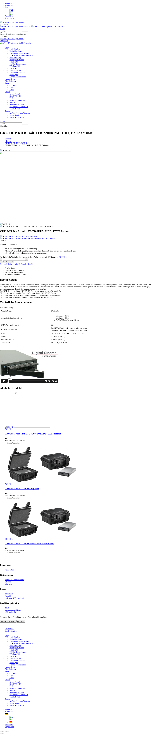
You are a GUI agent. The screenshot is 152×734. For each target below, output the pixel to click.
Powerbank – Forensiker (19, 107)
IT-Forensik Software (13, 70)
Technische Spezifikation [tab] (14, 272)
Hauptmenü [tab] (9, 629)
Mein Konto (9, 3)
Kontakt (8, 596)
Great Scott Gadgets (17, 100)
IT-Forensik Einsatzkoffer (19, 53)
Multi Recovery (15, 58)
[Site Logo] (12, 24)
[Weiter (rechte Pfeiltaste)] (3, 733)
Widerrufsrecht (10, 612)
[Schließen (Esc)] (8, 731)
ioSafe (12, 90)
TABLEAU (14, 62)
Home (7, 47)
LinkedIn (17, 264)
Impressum (9, 594)
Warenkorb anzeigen (8, 621)
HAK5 (12, 102)
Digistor (13, 87)
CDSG (12, 85)
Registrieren (9, 18)
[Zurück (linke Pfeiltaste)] (1, 733)
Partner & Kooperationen (14, 580)
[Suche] (25, 31)
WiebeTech (14, 68)
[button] (2, 29)
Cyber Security (15, 94)
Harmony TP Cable (17, 105)
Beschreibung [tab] (10, 268)
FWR (12, 98)
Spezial (7, 92)
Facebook (3, 264)
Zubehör (8, 111)
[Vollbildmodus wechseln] (3, 731)
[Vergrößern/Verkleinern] (1, 731)
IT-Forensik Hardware (13, 49)
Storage (7, 83)
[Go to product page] (78, 410)
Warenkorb (9, 5)
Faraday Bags (10, 79)
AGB (7, 608)
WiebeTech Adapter (17, 117)
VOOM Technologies (18, 64)
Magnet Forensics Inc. (18, 77)
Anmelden (9, 16)
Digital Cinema (10, 81)
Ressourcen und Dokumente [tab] (15, 275)
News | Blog (9, 570)
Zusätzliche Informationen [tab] (14, 270)
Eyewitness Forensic (17, 73)
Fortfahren (20, 621)
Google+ (24, 264)
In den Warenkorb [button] (14, 443)
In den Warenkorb (7, 262)
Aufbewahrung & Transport (20, 113)
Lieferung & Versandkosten (15, 598)
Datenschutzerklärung (13, 610)
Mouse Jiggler (15, 115)
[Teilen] (6, 731)
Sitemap (8, 582)
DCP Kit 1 (63, 257)
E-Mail (30, 264)
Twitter (10, 264)
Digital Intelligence (17, 51)
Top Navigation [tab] (11, 631)
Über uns (8, 584)
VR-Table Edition (16, 66)
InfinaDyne (14, 75)
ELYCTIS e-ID (15, 96)
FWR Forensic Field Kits (23, 55)
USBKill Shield (15, 109)
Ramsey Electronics (17, 60)
